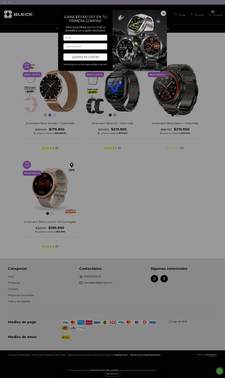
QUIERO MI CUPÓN (85, 57)
